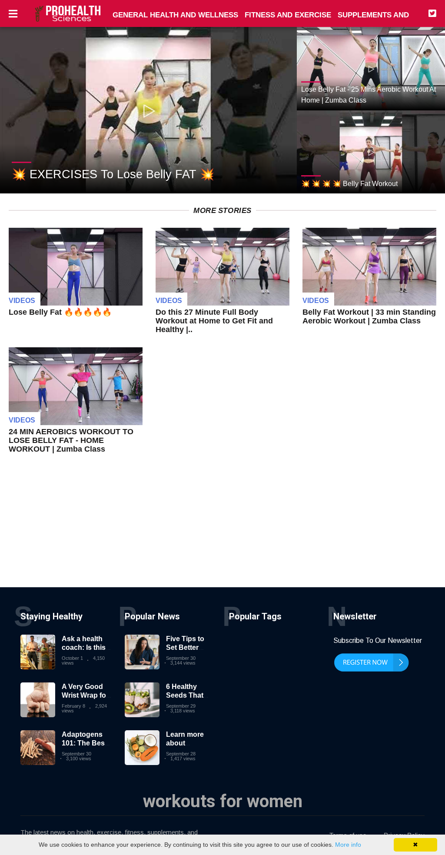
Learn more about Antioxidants (187, 743)
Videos (22, 300)
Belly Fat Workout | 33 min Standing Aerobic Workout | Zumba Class (369, 316)
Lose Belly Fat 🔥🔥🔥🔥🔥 (60, 312)
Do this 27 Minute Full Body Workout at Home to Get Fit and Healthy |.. (214, 321)
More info (348, 844)
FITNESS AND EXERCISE (288, 15)
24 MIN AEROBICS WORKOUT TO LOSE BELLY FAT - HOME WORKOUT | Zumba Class (71, 440)
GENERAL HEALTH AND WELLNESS (175, 15)
